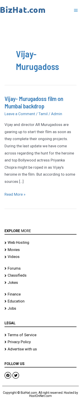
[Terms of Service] (40, 335)
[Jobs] (40, 308)
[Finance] (40, 294)
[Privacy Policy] (40, 342)
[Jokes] (40, 282)
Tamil (43, 114)
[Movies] (40, 249)
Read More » (14, 194)
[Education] (40, 301)
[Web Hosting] (40, 242)
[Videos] (40, 256)
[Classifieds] (40, 275)
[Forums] (40, 268)
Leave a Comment (19, 114)
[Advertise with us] (40, 349)
